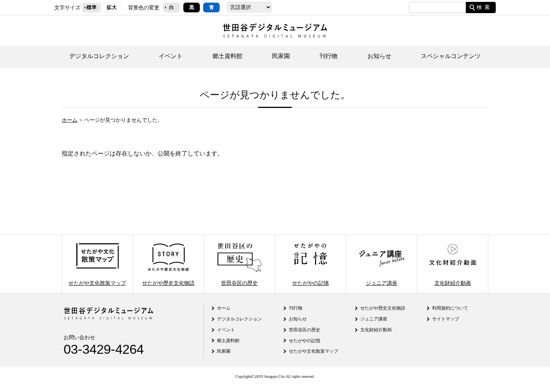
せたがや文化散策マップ (97, 283)
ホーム (69, 120)
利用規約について (450, 308)
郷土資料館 (227, 56)
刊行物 (328, 56)
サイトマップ (445, 319)
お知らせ (379, 56)
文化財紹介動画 (452, 283)
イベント (171, 56)
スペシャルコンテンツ (451, 56)
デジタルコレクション (99, 56)
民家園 (281, 56)
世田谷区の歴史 (239, 283)
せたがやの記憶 (310, 283)
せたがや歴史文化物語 (168, 283)
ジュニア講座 (381, 283)
